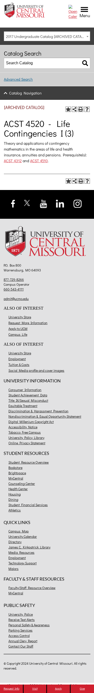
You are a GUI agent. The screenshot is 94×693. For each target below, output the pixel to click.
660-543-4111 (14, 289)
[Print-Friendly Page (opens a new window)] (80, 109)
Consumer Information (24, 389)
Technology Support (22, 563)
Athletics (14, 510)
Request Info (11, 688)
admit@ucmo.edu (16, 298)
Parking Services (20, 630)
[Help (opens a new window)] (87, 109)
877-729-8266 (14, 279)
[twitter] (27, 202)
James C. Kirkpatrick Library (29, 547)
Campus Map (18, 531)
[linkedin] (60, 203)
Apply (58, 688)
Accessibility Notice (22, 427)
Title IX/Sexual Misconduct (28, 400)
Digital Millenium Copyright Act (31, 421)
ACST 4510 (39, 160)
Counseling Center (21, 483)
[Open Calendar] (72, 11)
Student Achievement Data (27, 395)
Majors (13, 568)
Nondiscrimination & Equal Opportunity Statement (44, 416)
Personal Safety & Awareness (29, 625)
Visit (35, 688)
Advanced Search (18, 79)
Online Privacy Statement (26, 443)
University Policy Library (26, 437)
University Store (19, 317)
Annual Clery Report (22, 641)
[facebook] (13, 202)
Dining (13, 499)
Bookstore (15, 467)
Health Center (18, 489)
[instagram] (78, 203)
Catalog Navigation (25, 92)
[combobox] (47, 36)
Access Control (19, 635)
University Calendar (22, 536)
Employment (17, 359)
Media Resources (21, 552)
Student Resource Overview (28, 462)
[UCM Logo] (47, 242)
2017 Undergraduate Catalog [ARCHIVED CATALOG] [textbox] (47, 36)
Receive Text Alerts (21, 619)
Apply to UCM (17, 328)
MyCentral (15, 478)
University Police (20, 614)
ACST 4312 (13, 160)
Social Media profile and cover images (36, 370)
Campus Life (17, 334)
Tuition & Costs (18, 364)
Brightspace (17, 473)
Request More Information (27, 323)
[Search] (85, 63)
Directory (14, 542)
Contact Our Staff (20, 646)
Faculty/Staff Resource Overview (31, 587)
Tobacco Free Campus (24, 432)
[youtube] (43, 203)
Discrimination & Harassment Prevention (38, 411)
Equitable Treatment (22, 405)
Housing (14, 494)
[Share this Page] (74, 109)
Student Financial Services (28, 505)
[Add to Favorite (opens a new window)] (68, 109)
